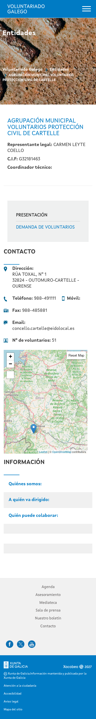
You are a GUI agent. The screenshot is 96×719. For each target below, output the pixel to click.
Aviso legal (11, 701)
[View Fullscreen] (10, 375)
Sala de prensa (48, 611)
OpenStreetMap (61, 452)
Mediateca (48, 603)
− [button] (10, 364)
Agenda (48, 587)
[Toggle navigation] (86, 8)
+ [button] (10, 356)
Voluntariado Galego (22, 70)
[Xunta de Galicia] (16, 666)
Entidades (59, 70)
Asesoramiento (48, 595)
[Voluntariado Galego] (26, 8)
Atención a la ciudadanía (20, 685)
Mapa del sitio (13, 709)
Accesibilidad (12, 693)
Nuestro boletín (48, 618)
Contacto (48, 626)
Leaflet (43, 452)
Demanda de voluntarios (45, 227)
